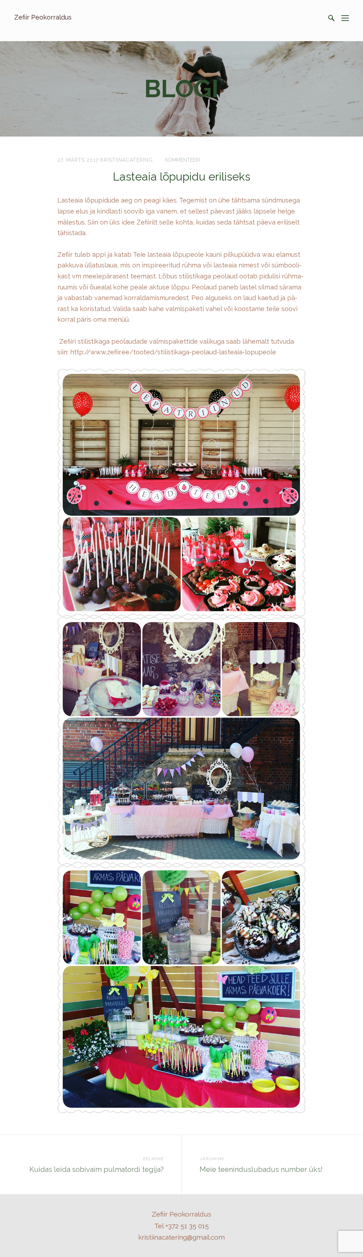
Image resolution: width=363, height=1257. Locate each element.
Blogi (181, 88)
